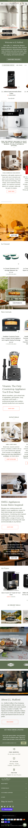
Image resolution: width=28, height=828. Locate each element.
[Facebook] (2, 806)
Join (23, 743)
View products (17, 303)
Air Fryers (5, 568)
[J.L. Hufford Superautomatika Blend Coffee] (11, 79)
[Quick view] (19, 87)
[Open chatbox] (25, 825)
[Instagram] (13, 806)
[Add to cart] (18, 264)
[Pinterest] (10, 806)
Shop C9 (10, 113)
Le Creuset (5, 244)
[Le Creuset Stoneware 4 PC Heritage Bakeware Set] (11, 256)
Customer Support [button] (7, 792)
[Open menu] (2, 3)
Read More (10, 721)
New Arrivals (7, 34)
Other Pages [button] (5, 788)
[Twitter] (4, 806)
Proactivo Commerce (17, 825)
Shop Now (11, 191)
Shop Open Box (11, 459)
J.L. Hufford (5, 824)
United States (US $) (8, 815)
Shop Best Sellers (14, 59)
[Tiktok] (7, 806)
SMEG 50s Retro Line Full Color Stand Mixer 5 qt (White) (11, 454)
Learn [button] (3, 797)
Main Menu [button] (4, 783)
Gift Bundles (7, 31)
